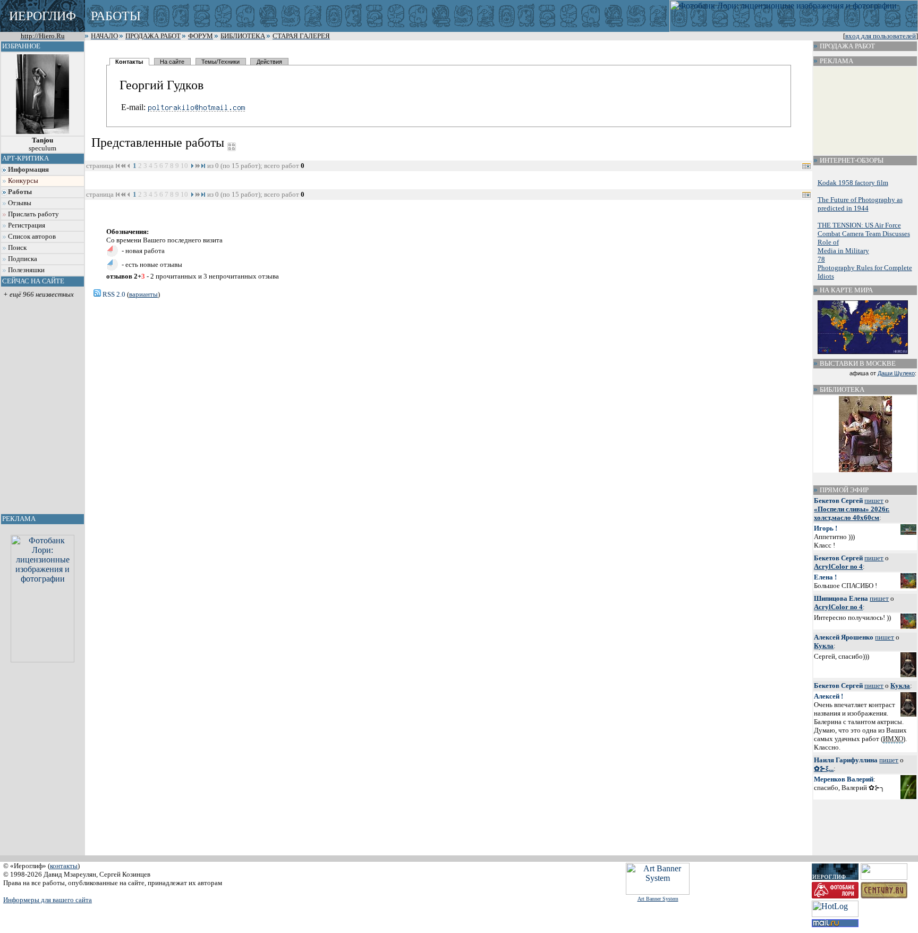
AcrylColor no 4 (838, 566)
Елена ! (825, 577)
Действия (269, 61)
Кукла (824, 646)
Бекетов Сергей (838, 501)
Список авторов (32, 236)
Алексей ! (828, 696)
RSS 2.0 (113, 294)
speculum (42, 144)
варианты (143, 294)
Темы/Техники (220, 61)
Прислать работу (33, 214)
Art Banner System (658, 899)
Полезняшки (26, 270)
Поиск (17, 247)
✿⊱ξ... (824, 768)
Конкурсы (23, 180)
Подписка (22, 259)
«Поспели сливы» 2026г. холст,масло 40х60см (851, 513)
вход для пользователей (880, 36)
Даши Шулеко (896, 373)
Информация (28, 169)
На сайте (172, 61)
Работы (20, 192)
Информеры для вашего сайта (47, 900)
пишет (873, 501)
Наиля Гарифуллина (846, 760)
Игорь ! (825, 528)
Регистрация (26, 225)
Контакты (129, 61)
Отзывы (19, 203)
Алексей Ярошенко (843, 637)
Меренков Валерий (843, 779)
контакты (64, 866)
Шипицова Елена (841, 598)
